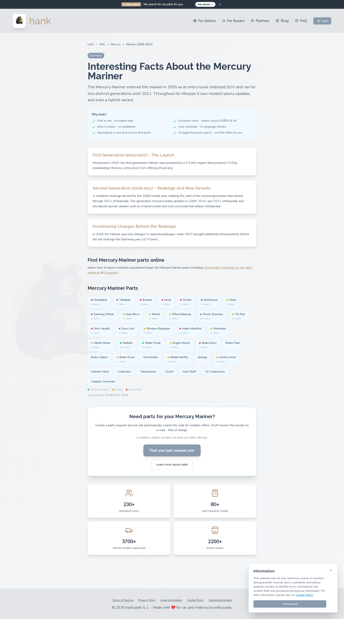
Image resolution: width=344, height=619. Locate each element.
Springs (202, 357)
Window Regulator (157, 330)
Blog (285, 20)
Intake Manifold (190, 330)
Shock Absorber (211, 316)
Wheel (154, 316)
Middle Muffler (178, 359)
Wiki (102, 44)
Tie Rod (238, 316)
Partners (263, 20)
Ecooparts (111, 272)
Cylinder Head (100, 371)
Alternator (218, 330)
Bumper (146, 302)
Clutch (169, 371)
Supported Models (220, 600)
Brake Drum (125, 359)
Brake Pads (233, 343)
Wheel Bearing (180, 316)
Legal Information (171, 600)
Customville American (219, 267)
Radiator (126, 345)
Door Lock (126, 330)
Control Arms (226, 359)
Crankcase (124, 371)
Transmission (148, 371)
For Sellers (207, 20)
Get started (204, 4)
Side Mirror (131, 316)
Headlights (99, 302)
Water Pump (151, 345)
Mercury (115, 44)
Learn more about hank (172, 464)
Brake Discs (208, 345)
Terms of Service (123, 600)
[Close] (220, 4)
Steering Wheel (102, 316)
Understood (289, 604)
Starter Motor (101, 345)
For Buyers (235, 20)
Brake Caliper (99, 357)
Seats (231, 302)
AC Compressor (215, 371)
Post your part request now (172, 450)
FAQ (303, 20)
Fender (186, 302)
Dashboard (209, 302)
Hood (166, 302)
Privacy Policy (146, 600)
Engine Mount (180, 345)
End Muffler (151, 357)
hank (91, 44)
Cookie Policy (195, 600)
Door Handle (100, 330)
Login (324, 21)
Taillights (123, 302)
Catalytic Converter (103, 381)
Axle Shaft (189, 371)
